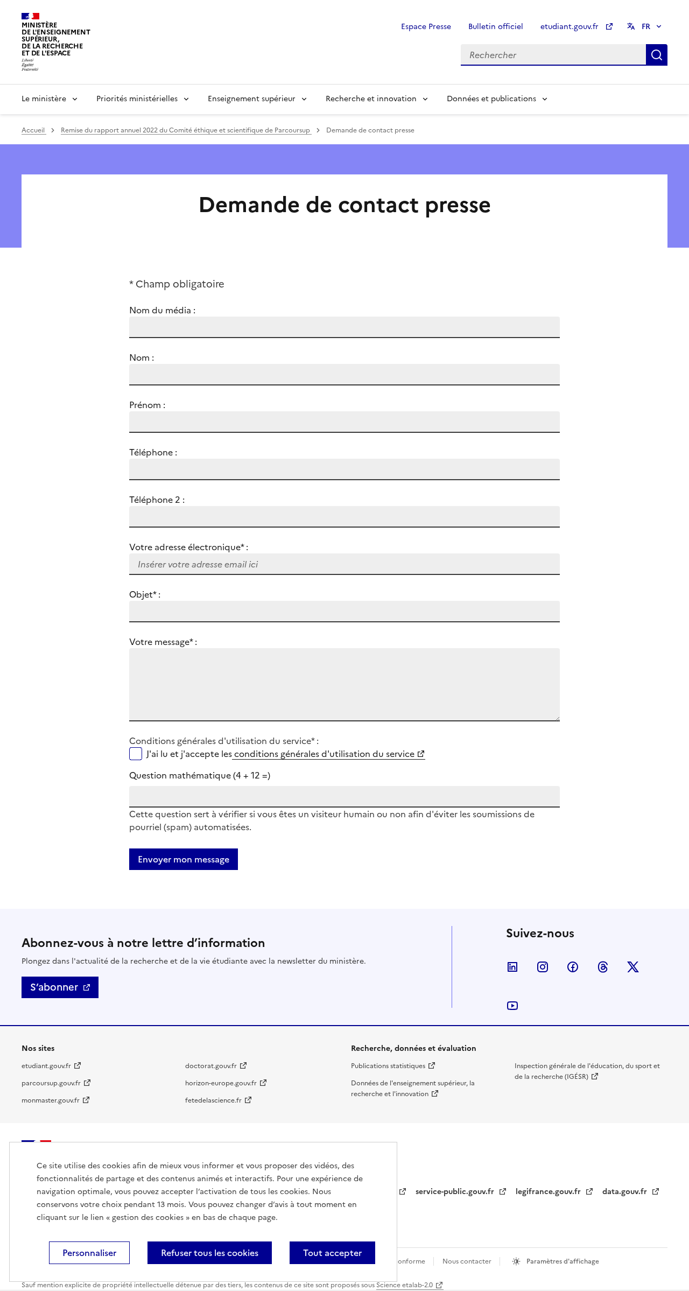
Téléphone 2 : (157, 499)
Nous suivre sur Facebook (572, 967)
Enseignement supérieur (252, 98)
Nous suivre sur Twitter (633, 967)
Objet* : (158, 594)
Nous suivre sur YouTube (512, 1005)
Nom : (141, 357)
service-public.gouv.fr (456, 1191)
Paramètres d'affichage (562, 1261)
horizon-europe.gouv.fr (221, 1083)
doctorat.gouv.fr (211, 1066)
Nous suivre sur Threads (603, 967)
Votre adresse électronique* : (188, 547)
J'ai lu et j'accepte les (280, 753)
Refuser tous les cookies (209, 1252)
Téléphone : (153, 452)
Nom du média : (162, 310)
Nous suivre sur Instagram (542, 967)
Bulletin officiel (495, 26)
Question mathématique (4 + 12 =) (199, 775)
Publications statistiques (388, 1066)
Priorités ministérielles (137, 98)
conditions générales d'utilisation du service (323, 753)
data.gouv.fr (625, 1191)
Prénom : (147, 404)
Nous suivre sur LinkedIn (512, 967)
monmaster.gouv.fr (51, 1100)
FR (645, 26)
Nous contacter (467, 1261)
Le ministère (44, 98)
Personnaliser (89, 1252)
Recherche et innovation (371, 98)
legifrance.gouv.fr (549, 1191)
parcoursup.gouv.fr (51, 1083)
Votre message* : (163, 641)
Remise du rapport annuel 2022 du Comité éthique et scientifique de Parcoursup (186, 130)
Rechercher (656, 55)
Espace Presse (426, 26)
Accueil (34, 130)
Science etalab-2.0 (404, 1285)
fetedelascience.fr (213, 1100)
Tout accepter (332, 1252)
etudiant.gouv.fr (570, 26)
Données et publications (491, 98)
